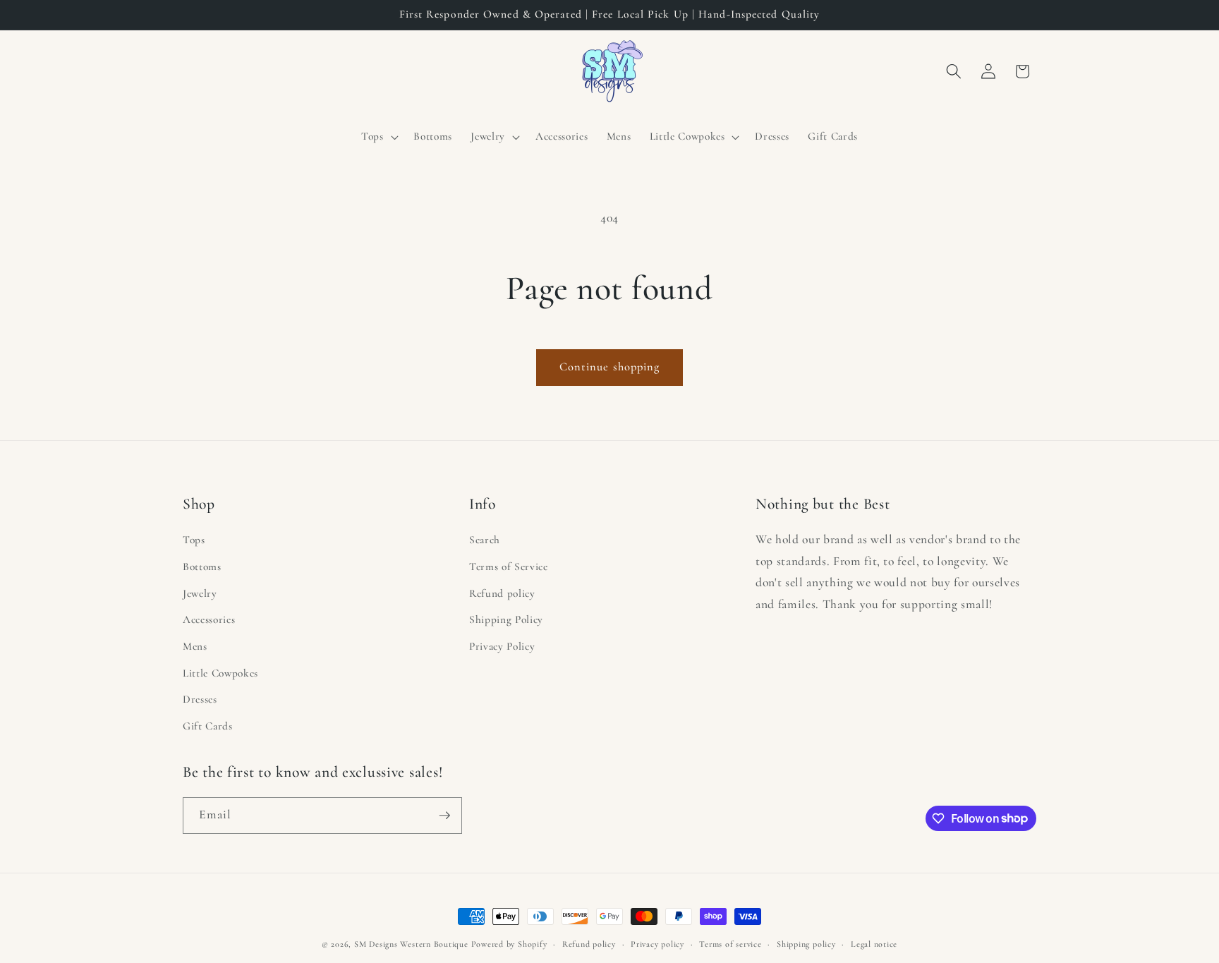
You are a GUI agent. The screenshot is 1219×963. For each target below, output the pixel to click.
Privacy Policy (502, 646)
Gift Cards (208, 726)
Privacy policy (657, 944)
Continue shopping (609, 367)
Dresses (200, 699)
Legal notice (874, 944)
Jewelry (200, 593)
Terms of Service (508, 566)
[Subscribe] (444, 815)
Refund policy (502, 593)
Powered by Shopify (509, 944)
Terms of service (730, 944)
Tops (194, 539)
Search (484, 539)
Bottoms (202, 566)
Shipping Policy (506, 619)
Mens (195, 646)
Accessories (209, 619)
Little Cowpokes (220, 673)
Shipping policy (806, 944)
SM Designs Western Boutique (411, 944)
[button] (378, 137)
